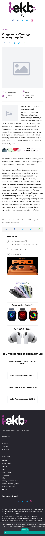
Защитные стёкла (8, 487)
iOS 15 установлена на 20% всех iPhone (22, 362)
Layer (40, 220)
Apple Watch (6, 464)
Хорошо (25, 530)
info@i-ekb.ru (16, 254)
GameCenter (22, 220)
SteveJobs (6, 222)
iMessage (32, 220)
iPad (3, 469)
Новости (15, 222)
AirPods (4, 461)
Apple (5, 220)
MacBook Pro (7, 475)
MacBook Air (6, 472)
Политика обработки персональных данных (15, 430)
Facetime (12, 220)
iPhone (4, 466)
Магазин (5, 444)
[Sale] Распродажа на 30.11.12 (22, 399)
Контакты (5, 449)
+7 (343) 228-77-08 (18, 249)
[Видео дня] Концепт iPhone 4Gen (22, 387)
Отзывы (5, 447)
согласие (28, 526)
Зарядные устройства (10, 481)
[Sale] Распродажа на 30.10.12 (22, 375)
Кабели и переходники (10, 484)
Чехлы (4, 489)
